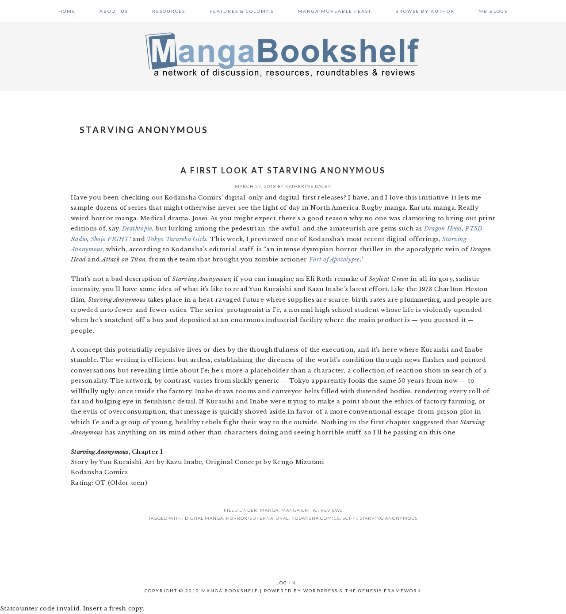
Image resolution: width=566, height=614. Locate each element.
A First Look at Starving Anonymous (283, 170)
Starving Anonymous (389, 518)
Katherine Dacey (308, 186)
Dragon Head (443, 228)
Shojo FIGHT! (111, 239)
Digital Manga (204, 518)
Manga (269, 510)
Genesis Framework (389, 590)
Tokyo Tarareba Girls (177, 239)
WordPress (320, 590)
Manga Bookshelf (283, 54)
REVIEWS (332, 510)
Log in (286, 582)
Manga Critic (299, 510)
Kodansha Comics (315, 518)
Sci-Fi (350, 518)
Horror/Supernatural (257, 518)
